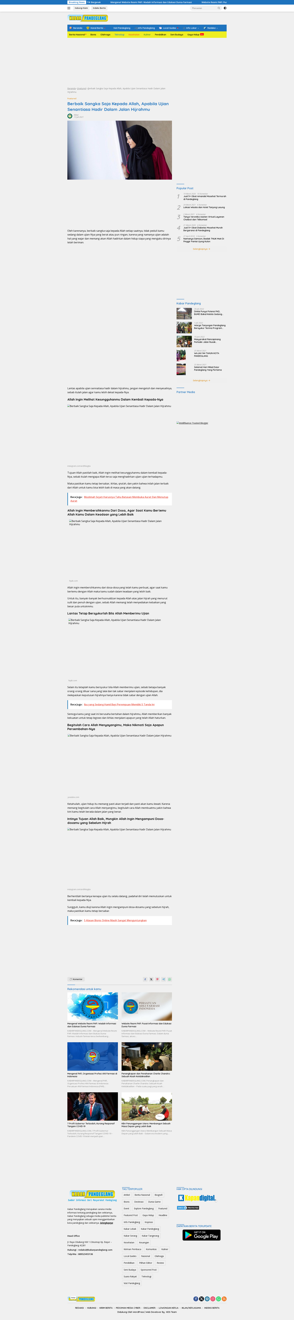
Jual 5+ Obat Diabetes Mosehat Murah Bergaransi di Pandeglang (203, 229)
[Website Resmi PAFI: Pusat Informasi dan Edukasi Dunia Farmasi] (147, 1006)
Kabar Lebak (130, 1228)
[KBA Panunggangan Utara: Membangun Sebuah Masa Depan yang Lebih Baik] (147, 1106)
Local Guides (130, 1256)
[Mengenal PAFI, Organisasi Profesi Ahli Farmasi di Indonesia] (92, 1056)
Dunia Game (154, 1201)
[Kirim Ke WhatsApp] (169, 979)
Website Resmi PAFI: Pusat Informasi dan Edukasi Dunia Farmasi (196, 2)
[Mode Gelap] (225, 8)
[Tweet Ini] (151, 979)
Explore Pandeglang (144, 1208)
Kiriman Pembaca (132, 1249)
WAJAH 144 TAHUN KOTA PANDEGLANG (206, 354)
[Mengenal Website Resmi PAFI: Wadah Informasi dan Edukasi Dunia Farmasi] (92, 1006)
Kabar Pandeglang (150, 1228)
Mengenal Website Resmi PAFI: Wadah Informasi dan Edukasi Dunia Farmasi (111, 2)
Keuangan (144, 1242)
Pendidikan (160, 34)
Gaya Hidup (193, 34)
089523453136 (85, 1254)
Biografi (158, 1194)
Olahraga (105, 34)
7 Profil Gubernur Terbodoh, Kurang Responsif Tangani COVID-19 (91, 1125)
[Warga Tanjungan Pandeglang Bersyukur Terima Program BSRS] (184, 327)
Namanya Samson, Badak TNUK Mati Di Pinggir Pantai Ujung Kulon (203, 240)
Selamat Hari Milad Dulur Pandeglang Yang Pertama (208, 368)
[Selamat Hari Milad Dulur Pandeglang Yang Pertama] (181, 369)
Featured (81, 88)
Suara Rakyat (130, 1276)
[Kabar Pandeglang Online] (87, 17)
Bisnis (93, 34)
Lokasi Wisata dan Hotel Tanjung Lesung (204, 207)
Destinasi (138, 1201)
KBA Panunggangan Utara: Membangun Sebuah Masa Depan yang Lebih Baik (146, 1125)
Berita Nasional (77, 34)
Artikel (127, 1194)
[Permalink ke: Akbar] (69, 115)
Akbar (76, 115)
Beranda (71, 88)
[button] (219, 8)
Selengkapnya (200, 249)
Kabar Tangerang (150, 1235)
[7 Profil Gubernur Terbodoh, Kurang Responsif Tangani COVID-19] (92, 1106)
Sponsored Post (149, 1269)
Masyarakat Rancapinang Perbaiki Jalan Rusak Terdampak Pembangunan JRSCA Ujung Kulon (208, 340)
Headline (163, 1215)
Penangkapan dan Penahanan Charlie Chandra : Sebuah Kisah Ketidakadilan (146, 1075)
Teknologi (119, 34)
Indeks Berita (99, 8)
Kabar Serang (130, 1235)
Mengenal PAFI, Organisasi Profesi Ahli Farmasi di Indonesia (92, 1075)
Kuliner (147, 34)
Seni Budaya (176, 34)
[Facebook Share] (145, 979)
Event (126, 1208)
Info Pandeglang (132, 1222)
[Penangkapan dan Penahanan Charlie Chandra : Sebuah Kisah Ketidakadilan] (147, 1056)
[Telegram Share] (163, 979)
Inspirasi (149, 1222)
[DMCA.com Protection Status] (188, 1207)
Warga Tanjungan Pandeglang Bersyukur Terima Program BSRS (210, 327)
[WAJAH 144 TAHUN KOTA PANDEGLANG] (181, 355)
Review (160, 1262)
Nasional (145, 1256)
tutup (73, 1298)
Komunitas (151, 1249)
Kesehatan (134, 34)
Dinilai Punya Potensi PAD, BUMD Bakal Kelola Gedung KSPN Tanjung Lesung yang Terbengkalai (208, 313)
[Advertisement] (147, 62)
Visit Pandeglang (132, 1283)
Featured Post (131, 1215)
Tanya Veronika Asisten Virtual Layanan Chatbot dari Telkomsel (203, 218)
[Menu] (69, 8)
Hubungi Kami (81, 8)
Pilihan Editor (145, 1262)
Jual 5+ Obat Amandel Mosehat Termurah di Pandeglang (204, 198)
